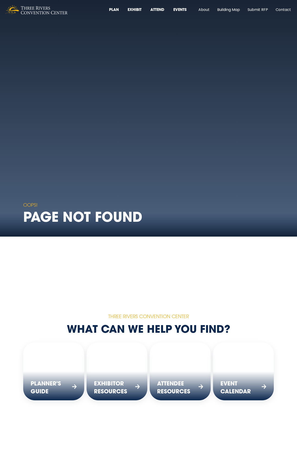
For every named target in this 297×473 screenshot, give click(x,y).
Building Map (228, 10)
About (204, 10)
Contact (283, 10)
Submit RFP (258, 10)
